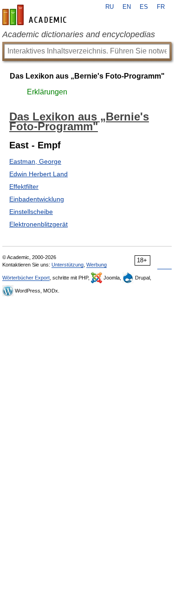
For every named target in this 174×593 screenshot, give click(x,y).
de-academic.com (35, 15)
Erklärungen (47, 92)
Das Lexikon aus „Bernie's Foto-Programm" (87, 76)
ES (144, 7)
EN (126, 7)
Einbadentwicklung (36, 199)
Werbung (96, 264)
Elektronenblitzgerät (38, 224)
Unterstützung (68, 264)
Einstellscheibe (31, 211)
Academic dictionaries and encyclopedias (78, 34)
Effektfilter (24, 186)
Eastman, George (35, 161)
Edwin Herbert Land (38, 174)
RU (109, 7)
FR (161, 7)
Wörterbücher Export (26, 277)
